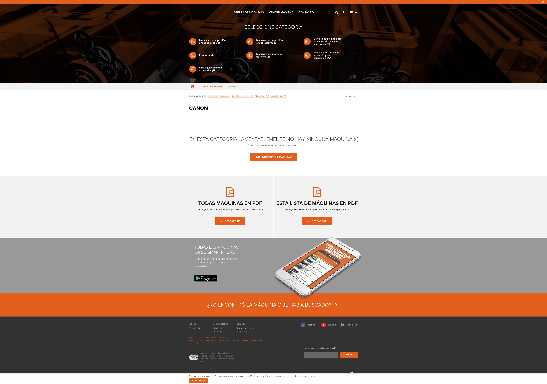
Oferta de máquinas (248, 12)
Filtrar (349, 96)
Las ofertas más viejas (242, 96)
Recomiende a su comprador (245, 329)
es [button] (352, 12)
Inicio (192, 86)
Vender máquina (281, 12)
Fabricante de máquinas (219, 329)
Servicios (241, 323)
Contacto (306, 12)
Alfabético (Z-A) (278, 96)
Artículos (193, 323)
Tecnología (194, 328)
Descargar (232, 221)
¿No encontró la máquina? (273, 157)
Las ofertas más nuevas (219, 96)
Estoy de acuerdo (198, 381)
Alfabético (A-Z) (262, 96)
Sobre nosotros (220, 323)
